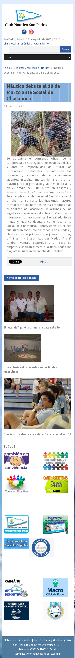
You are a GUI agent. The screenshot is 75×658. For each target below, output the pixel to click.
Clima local (10, 43)
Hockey (45, 67)
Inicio (7, 67)
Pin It (44, 261)
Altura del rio (41, 43)
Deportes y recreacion (26, 67)
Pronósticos (25, 43)
